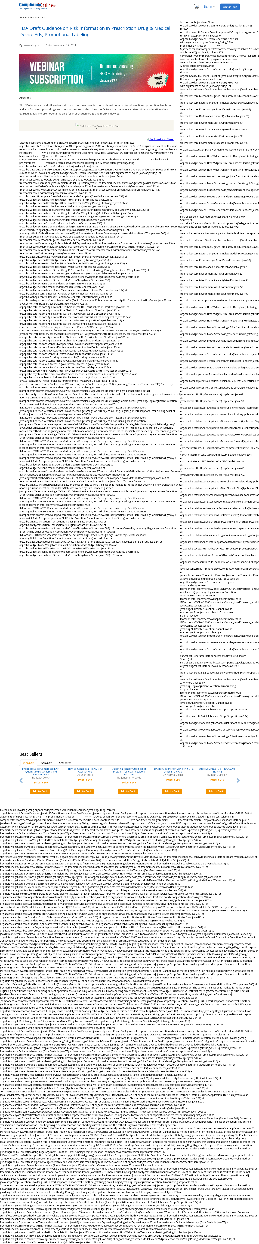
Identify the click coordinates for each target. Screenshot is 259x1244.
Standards (65, 763)
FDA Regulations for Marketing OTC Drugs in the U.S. (173, 770)
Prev (21, 780)
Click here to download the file (99, 126)
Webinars (29, 763)
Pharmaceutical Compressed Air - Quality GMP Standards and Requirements (41, 771)
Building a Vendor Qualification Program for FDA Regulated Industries (129, 771)
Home (23, 17)
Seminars (47, 763)
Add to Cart (40, 791)
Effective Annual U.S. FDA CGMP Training (217, 770)
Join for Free (230, 6)
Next (238, 780)
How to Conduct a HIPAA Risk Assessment (85, 770)
